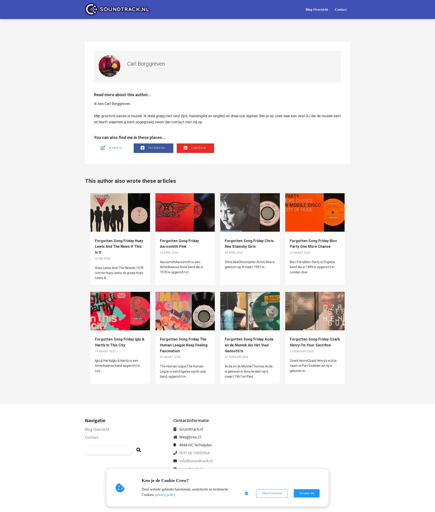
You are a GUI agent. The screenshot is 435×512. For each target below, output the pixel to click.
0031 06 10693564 (194, 452)
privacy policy (165, 495)
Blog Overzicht (97, 429)
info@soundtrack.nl (196, 460)
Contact (91, 437)
